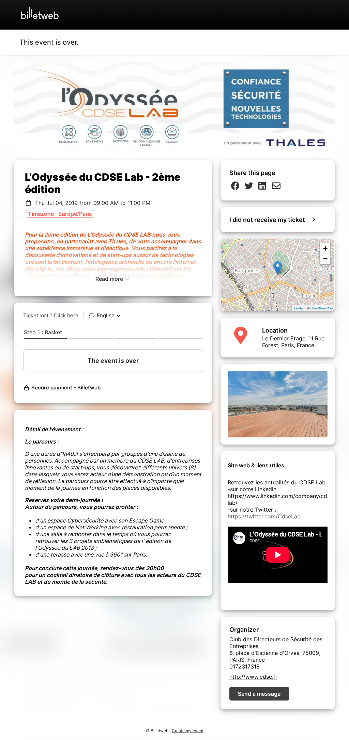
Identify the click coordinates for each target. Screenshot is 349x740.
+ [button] (325, 248)
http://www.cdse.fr (253, 676)
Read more (109, 278)
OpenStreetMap (321, 308)
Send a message (259, 693)
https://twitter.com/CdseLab (264, 516)
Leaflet (299, 308)
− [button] (325, 259)
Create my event (187, 730)
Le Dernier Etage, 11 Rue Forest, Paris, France (293, 342)
